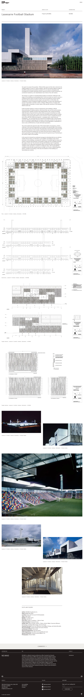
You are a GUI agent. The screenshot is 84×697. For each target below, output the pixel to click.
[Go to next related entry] (81, 676)
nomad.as (71, 655)
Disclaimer (24, 685)
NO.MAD (71, 13)
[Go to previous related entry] (2, 676)
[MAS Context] (5, 2)
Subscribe (67, 689)
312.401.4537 (5, 687)
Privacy (23, 687)
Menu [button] (81, 2)
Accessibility (25, 684)
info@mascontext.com (7, 688)
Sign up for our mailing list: (68, 684)
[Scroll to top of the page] (81, 694)
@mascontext (47, 684)
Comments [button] (41, 646)
